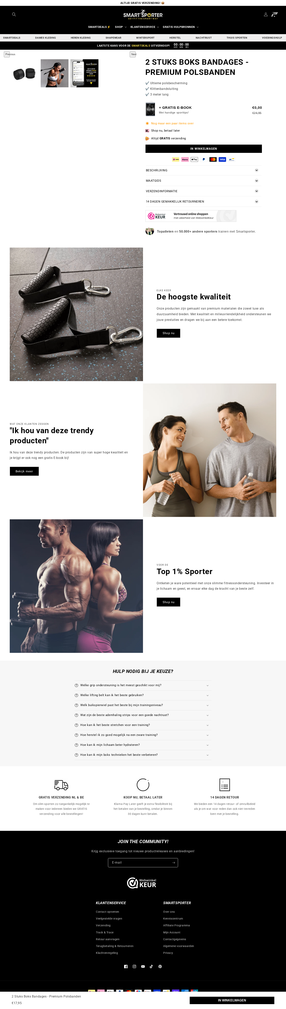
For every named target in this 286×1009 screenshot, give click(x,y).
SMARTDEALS (11, 37)
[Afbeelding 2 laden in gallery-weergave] (55, 73)
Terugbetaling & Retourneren (114, 946)
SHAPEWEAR (113, 37)
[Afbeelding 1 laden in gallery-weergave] (25, 73)
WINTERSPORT (145, 37)
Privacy (168, 952)
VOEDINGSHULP (272, 37)
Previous (7, 54)
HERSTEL (175, 37)
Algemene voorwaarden (178, 946)
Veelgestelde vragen (109, 918)
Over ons (169, 911)
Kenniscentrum (173, 918)
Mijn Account (171, 932)
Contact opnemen (107, 911)
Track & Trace (105, 932)
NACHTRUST (204, 37)
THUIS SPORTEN (237, 37)
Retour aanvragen (108, 939)
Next (133, 54)
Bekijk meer (24, 471)
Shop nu (169, 333)
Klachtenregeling (107, 952)
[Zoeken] (14, 14)
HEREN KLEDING (81, 37)
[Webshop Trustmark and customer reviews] (190, 221)
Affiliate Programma (176, 925)
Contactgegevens (174, 939)
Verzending (103, 925)
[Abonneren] (173, 862)
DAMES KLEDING (45, 37)
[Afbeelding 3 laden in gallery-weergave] (84, 73)
